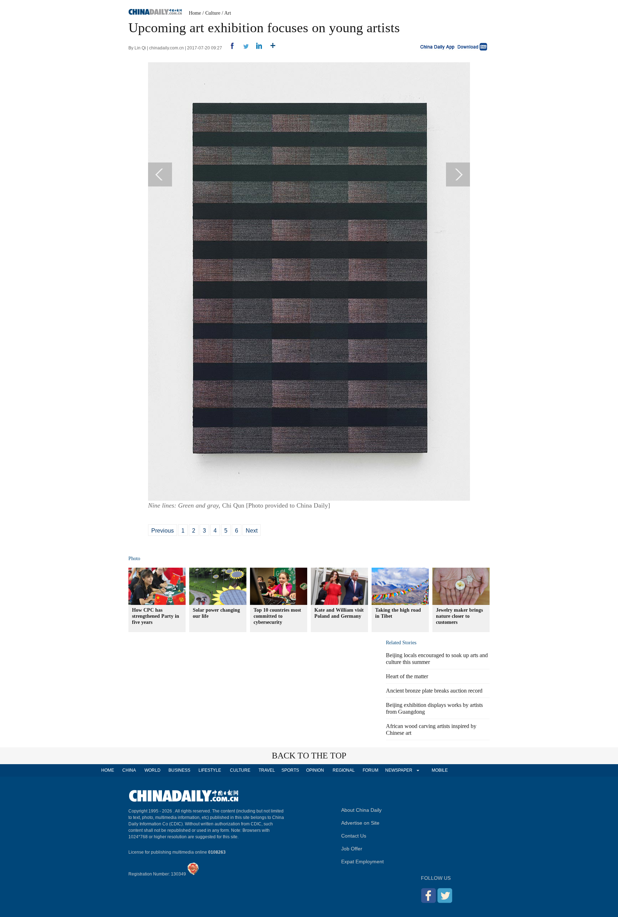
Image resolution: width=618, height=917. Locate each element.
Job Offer (351, 849)
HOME (107, 770)
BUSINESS (179, 770)
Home (195, 13)
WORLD (152, 770)
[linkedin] (256, 47)
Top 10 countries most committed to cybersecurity (277, 616)
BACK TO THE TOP (309, 755)
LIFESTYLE (209, 770)
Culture (212, 13)
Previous (162, 531)
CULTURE (240, 770)
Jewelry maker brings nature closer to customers (459, 616)
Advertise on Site (360, 823)
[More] (270, 47)
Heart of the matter (407, 676)
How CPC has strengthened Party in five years (155, 616)
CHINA (129, 770)
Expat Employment (362, 861)
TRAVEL (267, 770)
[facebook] (229, 47)
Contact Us (353, 836)
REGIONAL (344, 770)
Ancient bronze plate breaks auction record (434, 691)
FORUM (370, 770)
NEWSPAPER (398, 770)
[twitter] (243, 47)
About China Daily (361, 810)
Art (227, 13)
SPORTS (290, 770)
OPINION (315, 770)
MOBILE (440, 770)
